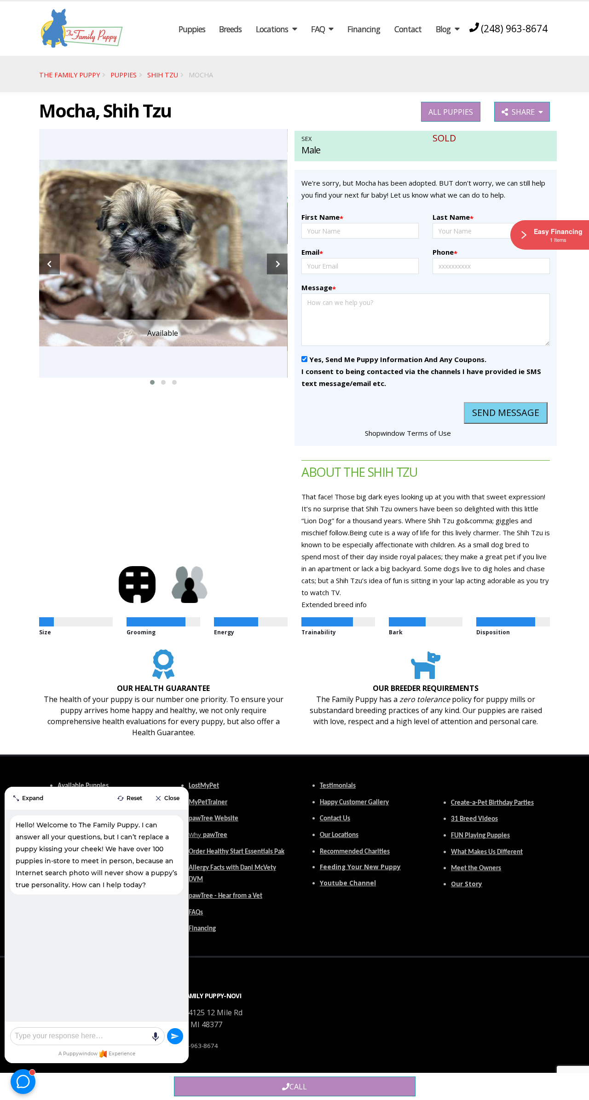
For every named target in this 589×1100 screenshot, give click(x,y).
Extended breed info (334, 604)
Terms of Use (429, 433)
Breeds (230, 29)
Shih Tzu (162, 74)
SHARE (525, 112)
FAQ (318, 29)
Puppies (192, 29)
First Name (322, 217)
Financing (363, 29)
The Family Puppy (69, 74)
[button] (152, 382)
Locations (272, 29)
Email (312, 252)
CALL (298, 1087)
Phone (445, 252)
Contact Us (335, 818)
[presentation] (49, 264)
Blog (443, 29)
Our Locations (339, 835)
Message (318, 288)
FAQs (196, 912)
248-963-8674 (198, 1045)
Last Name (453, 217)
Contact (408, 29)
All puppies (450, 112)
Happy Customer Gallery (354, 802)
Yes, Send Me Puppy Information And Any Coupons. (397, 359)
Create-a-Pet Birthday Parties (492, 803)
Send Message (505, 412)
